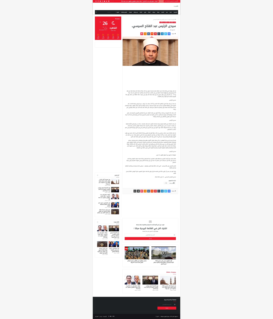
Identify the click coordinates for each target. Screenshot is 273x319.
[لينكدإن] (162, 33)
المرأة (149, 12)
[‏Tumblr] (158, 33)
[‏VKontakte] (148, 33)
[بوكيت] (141, 33)
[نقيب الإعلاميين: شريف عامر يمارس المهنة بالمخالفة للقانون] (115, 204)
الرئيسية (175, 12)
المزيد (118, 12)
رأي (170, 22)
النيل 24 (169, 19)
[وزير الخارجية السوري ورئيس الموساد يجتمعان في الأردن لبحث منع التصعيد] (150, 280)
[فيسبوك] (169, 33)
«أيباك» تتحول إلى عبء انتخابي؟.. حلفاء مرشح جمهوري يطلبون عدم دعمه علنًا (133, 287)
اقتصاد (162, 12)
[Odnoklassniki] (145, 33)
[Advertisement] (150, 78)
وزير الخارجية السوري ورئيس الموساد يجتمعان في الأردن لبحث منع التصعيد (151, 287)
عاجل (171, 12)
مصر (167, 12)
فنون (145, 12)
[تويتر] (165, 33)
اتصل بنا (96, 316)
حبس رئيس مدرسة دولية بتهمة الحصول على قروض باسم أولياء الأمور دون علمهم (103, 211)
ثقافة (141, 12)
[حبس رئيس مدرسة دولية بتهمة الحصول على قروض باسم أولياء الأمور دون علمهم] (115, 211)
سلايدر (168, 22)
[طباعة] (135, 191)
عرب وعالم (136, 12)
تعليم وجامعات (124, 12)
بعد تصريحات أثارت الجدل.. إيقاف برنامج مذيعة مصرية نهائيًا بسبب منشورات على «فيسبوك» (169, 287)
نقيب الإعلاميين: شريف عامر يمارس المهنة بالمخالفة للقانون (144, 1)
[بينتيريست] (155, 33)
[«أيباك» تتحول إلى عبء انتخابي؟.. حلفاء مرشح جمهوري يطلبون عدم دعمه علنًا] (132, 280)
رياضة (158, 12)
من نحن (100, 316)
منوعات (130, 12)
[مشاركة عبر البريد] (138, 191)
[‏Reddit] (152, 33)
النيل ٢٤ (157, 316)
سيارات (153, 12)
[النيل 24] (176, 6)
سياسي (164, 22)
